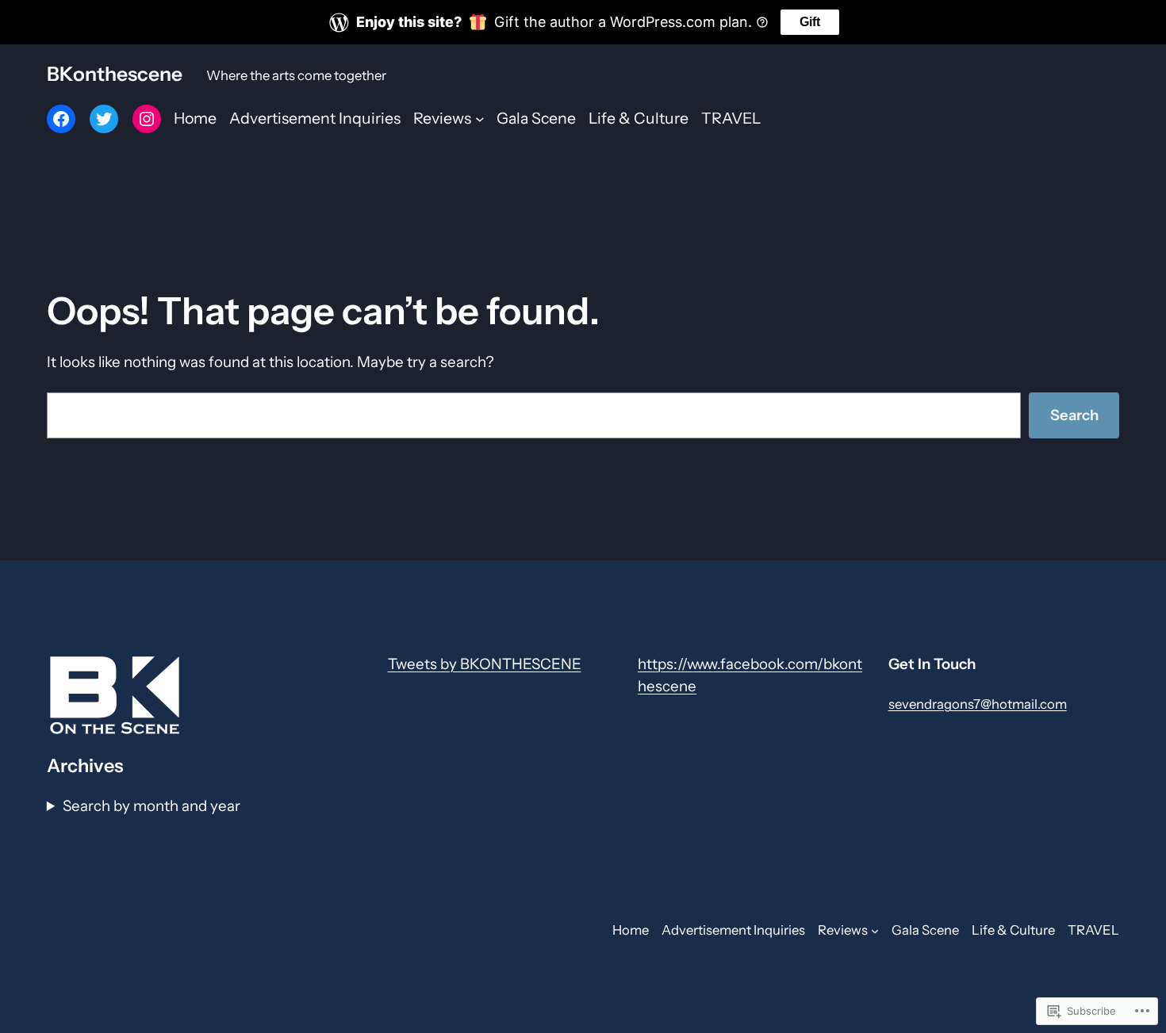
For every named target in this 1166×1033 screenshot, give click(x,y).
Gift (810, 22)
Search (1074, 415)
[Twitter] (104, 119)
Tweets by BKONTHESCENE (484, 664)
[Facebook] (61, 119)
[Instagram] (146, 119)
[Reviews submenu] (480, 119)
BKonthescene (114, 74)
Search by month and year (151, 806)
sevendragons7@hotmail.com (977, 704)
